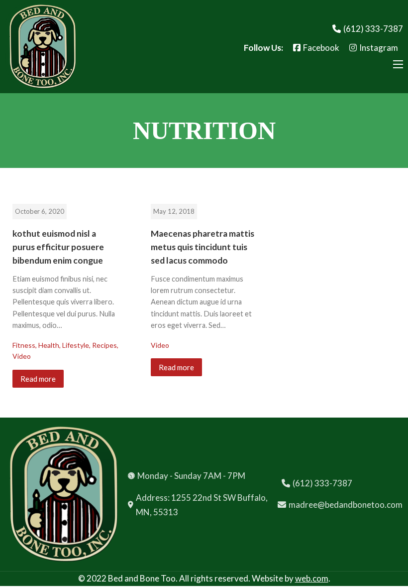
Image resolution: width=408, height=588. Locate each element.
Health (48, 345)
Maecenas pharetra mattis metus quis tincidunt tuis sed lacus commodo (202, 247)
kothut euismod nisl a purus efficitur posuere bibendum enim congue (58, 247)
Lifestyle (75, 345)
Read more (38, 378)
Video (21, 356)
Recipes (104, 345)
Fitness (23, 345)
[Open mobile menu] (398, 64)
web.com (311, 578)
